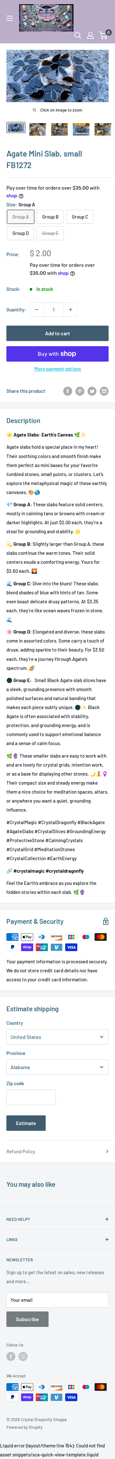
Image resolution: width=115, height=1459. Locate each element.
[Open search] (77, 35)
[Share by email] (104, 391)
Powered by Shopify (24, 1427)
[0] (103, 35)
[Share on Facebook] (67, 391)
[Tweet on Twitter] (92, 391)
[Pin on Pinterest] (79, 391)
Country (14, 1023)
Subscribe (27, 1319)
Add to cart (57, 333)
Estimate (26, 1123)
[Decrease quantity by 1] (36, 309)
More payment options (57, 369)
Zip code (15, 1083)
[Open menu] (9, 18)
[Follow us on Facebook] (10, 1356)
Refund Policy (20, 1151)
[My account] (90, 35)
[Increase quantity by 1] (70, 309)
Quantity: (16, 309)
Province (15, 1053)
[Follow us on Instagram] (23, 1356)
